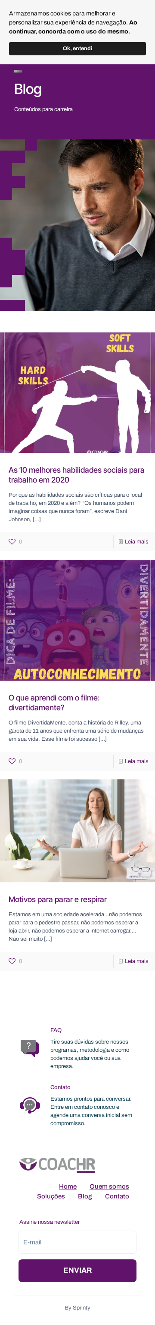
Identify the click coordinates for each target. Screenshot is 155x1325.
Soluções (51, 1196)
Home (68, 1186)
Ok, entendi (77, 48)
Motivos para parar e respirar (58, 899)
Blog (85, 1196)
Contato (117, 1196)
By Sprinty (77, 1308)
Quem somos (109, 1186)
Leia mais (137, 542)
